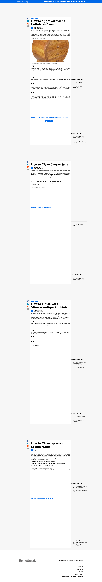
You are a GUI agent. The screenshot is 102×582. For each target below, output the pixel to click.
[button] (28, 19)
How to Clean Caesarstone (78, 82)
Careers (81, 571)
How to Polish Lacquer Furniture (79, 416)
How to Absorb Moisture (77, 222)
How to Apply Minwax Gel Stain (79, 367)
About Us (80, 566)
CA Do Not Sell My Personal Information (72, 576)
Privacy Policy (79, 574)
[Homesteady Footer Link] (29, 561)
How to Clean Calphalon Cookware (80, 540)
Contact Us (80, 569)
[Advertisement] (50, 108)
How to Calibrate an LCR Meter (79, 489)
